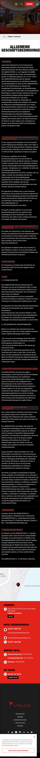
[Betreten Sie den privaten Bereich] (15, 4)
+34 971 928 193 (14, 629)
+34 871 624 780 (14, 642)
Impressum (20, 717)
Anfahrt (11, 616)
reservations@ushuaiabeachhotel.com (18, 633)
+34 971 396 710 (27, 654)
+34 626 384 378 (19, 662)
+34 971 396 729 (28, 658)
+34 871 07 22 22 (14, 674)
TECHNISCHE (20, 726)
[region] (18, 745)
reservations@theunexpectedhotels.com (19, 638)
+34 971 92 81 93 (14, 12)
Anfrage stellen (13, 677)
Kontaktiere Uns (20, 714)
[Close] (34, 737)
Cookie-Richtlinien (20, 723)
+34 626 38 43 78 (14, 18)
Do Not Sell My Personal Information (18, 750)
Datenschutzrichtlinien (20, 720)
